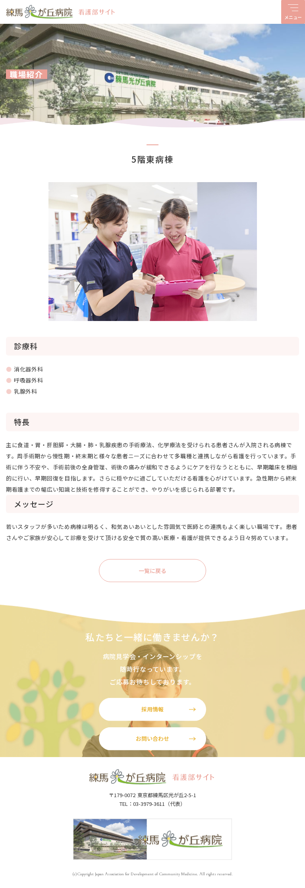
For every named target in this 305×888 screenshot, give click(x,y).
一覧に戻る (152, 571)
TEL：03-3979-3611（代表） (152, 803)
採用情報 (152, 709)
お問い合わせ (152, 738)
